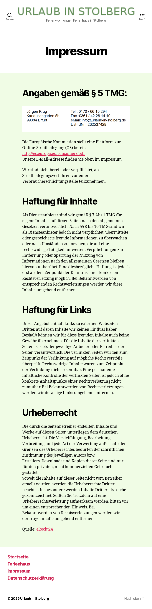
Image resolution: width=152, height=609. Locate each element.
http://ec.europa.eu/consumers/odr (53, 153)
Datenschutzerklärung (30, 578)
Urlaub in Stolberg (34, 598)
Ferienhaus (18, 564)
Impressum (18, 571)
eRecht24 (44, 529)
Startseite (18, 557)
